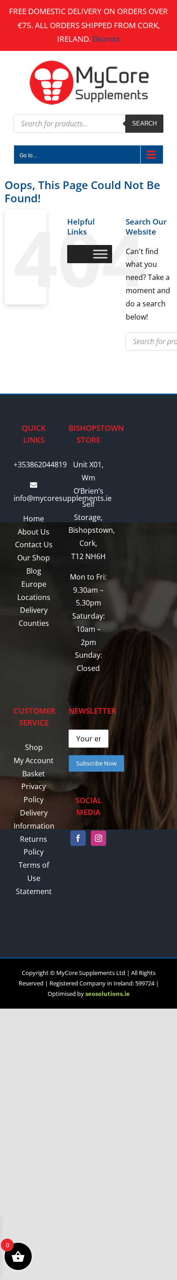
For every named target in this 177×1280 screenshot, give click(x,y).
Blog (33, 571)
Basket (33, 774)
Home (33, 519)
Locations (33, 597)
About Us (33, 532)
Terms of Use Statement (34, 878)
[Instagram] (98, 838)
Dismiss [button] (106, 39)
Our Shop (33, 558)
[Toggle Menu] (100, 254)
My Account (34, 760)
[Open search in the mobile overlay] (88, 124)
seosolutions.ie (107, 994)
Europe (33, 584)
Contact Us (34, 545)
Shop (34, 747)
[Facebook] (78, 838)
